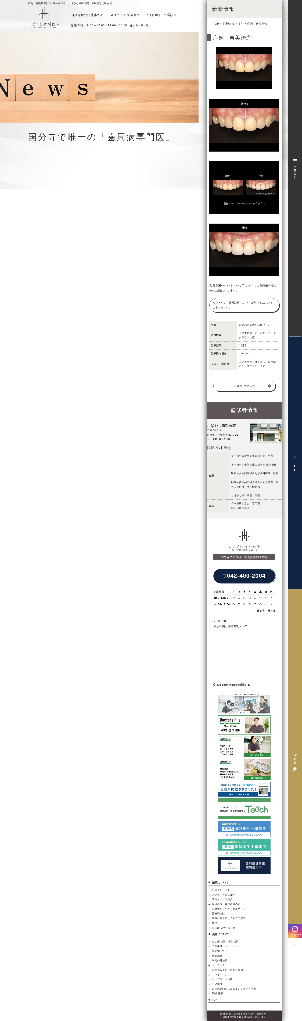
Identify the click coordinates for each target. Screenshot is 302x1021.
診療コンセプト (221, 890)
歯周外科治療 (220, 960)
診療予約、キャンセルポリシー (230, 908)
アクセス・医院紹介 (223, 894)
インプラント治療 (222, 979)
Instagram (295, 934)
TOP (216, 23)
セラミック (218, 965)
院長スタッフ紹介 (222, 899)
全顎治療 (217, 955)
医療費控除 (218, 913)
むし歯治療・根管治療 (225, 941)
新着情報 (228, 23)
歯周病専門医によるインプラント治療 (234, 988)
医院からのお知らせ (223, 927)
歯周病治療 (218, 951)
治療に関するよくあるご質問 (229, 918)
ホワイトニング (221, 974)
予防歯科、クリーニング (226, 946)
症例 (241, 23)
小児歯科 (217, 984)
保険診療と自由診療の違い (227, 904)
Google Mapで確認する (233, 684)
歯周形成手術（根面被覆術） (229, 969)
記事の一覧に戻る (244, 386)
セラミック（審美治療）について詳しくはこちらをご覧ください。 (243, 305)
